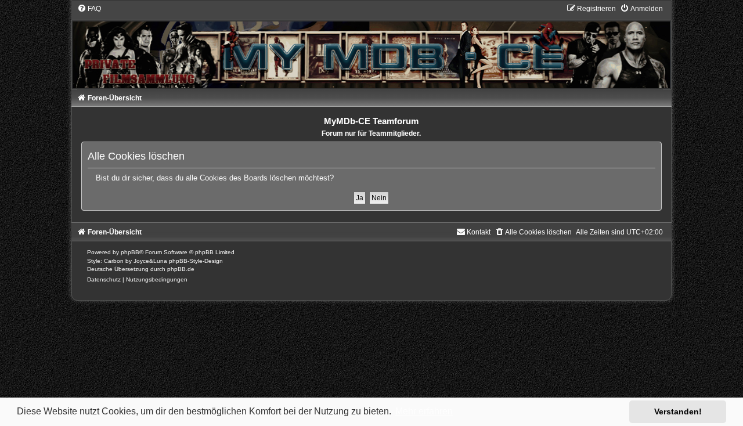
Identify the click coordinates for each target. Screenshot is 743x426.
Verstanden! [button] (678, 411)
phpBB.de (180, 269)
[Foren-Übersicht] (371, 46)
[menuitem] (89, 9)
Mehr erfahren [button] (424, 411)
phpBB (130, 252)
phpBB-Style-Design (196, 261)
